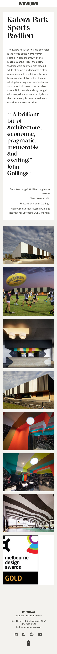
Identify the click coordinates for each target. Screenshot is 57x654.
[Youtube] (40, 634)
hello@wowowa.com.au (28, 627)
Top (28, 643)
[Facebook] (24, 634)
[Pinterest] (32, 634)
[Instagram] (16, 634)
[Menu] (52, 3)
